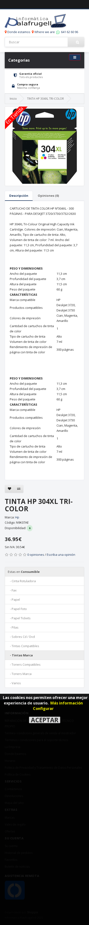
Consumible (24, 572)
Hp (17, 517)
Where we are (44, 32)
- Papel (14, 599)
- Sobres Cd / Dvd (21, 637)
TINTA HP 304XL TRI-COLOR (45, 99)
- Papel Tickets (19, 618)
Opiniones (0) (48, 195)
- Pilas (13, 627)
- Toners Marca (20, 674)
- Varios (14, 683)
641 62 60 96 (69, 32)
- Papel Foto (17, 609)
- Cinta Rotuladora (22, 581)
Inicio (13, 99)
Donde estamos (18, 32)
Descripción (18, 195)
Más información (66, 703)
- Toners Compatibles (24, 664)
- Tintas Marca (20, 655)
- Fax (12, 590)
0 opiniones (35, 554)
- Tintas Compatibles (23, 646)
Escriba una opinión (61, 554)
